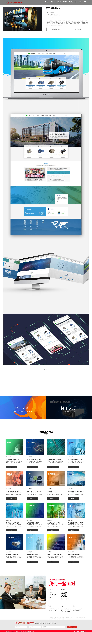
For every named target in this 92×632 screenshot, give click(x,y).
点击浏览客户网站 (56, 29)
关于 (85, 1)
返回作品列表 (77, 29)
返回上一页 (46, 369)
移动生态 (53, 1)
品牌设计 (65, 1)
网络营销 (71, 1)
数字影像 (59, 1)
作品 (76, 1)
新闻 (80, 1)
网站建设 (46, 1)
